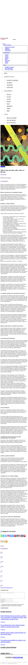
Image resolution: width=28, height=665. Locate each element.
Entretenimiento (4, 548)
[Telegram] (4, 534)
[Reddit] (20, 534)
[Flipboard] (24, 534)
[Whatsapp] (2, 534)
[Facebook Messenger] (13, 534)
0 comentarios (4, 181)
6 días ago (3, 637)
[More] (6, 540)
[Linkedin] (17, 534)
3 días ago (3, 622)
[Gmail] (2, 540)
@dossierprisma (18, 657)
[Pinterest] (15, 534)
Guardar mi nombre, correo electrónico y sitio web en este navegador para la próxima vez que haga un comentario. (12, 605)
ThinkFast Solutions (12, 663)
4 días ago (3, 629)
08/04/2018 (3, 174)
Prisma (9, 178)
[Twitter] (6, 534)
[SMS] (4, 540)
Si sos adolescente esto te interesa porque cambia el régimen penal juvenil (13, 625)
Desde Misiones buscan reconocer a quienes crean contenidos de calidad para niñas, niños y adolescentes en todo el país (14, 617)
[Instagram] (8, 534)
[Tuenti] (22, 534)
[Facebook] (11, 534)
